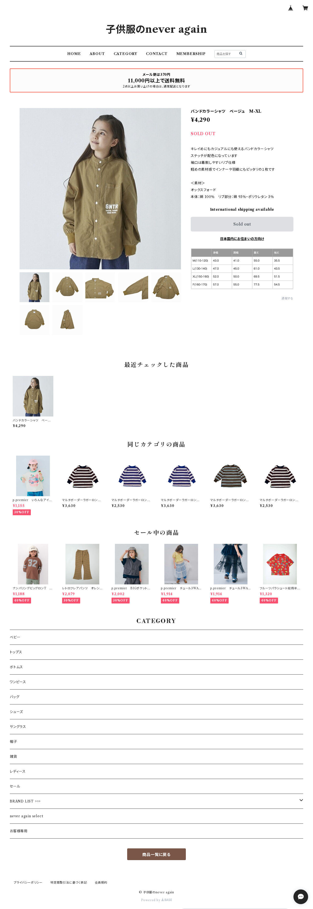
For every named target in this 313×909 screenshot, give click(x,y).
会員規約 (101, 882)
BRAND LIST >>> (25, 801)
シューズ (16, 712)
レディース (18, 771)
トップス (16, 652)
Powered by (151, 900)
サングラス (18, 726)
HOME (74, 54)
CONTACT (157, 54)
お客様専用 (19, 831)
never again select (26, 816)
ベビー (15, 637)
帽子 (13, 741)
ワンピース (18, 682)
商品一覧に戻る (156, 854)
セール (15, 786)
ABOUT (97, 54)
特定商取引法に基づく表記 (68, 882)
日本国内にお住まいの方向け (242, 239)
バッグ (14, 697)
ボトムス (16, 667)
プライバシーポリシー (28, 882)
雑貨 (13, 756)
